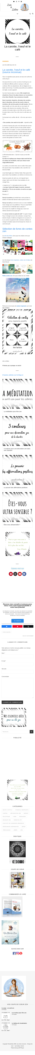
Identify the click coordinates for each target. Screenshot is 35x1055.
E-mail (4, 661)
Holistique (6, 816)
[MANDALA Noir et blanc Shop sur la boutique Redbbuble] (21, 862)
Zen (21, 830)
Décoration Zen (15, 813)
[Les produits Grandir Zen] (15, 887)
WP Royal (21, 1047)
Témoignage (7, 830)
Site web (4, 668)
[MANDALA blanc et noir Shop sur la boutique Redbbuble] (15, 862)
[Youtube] (20, 574)
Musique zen (7, 819)
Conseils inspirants (22, 809)
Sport (24, 826)
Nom (3, 653)
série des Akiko (8, 235)
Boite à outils (7, 809)
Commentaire (5, 676)
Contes (5, 813)
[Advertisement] (17, 757)
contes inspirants (21, 306)
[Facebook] (24, 574)
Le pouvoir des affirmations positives (15, 487)
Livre (14, 816)
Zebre (15, 830)
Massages (22, 816)
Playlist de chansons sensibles (13, 823)
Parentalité (18, 819)
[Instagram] (15, 574)
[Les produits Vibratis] (21, 887)
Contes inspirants (6, 632)
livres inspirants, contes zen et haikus (21, 260)
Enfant (26, 813)
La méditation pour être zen (13, 411)
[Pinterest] (11, 574)
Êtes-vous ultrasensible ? (12, 525)
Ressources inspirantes (11, 826)
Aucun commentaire (28, 635)
